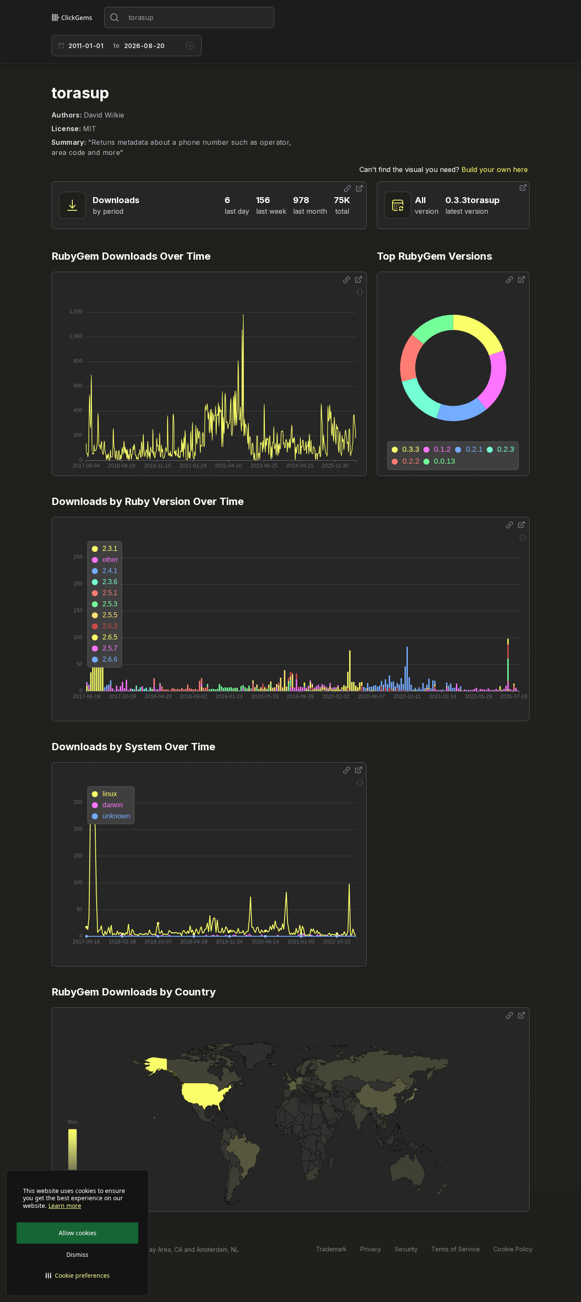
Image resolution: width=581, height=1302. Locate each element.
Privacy (370, 1249)
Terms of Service (455, 1249)
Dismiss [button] (77, 1254)
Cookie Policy (513, 1249)
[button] (77, 1275)
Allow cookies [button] (78, 1233)
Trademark (331, 1249)
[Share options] (347, 188)
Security (406, 1249)
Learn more (64, 1206)
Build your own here (494, 169)
